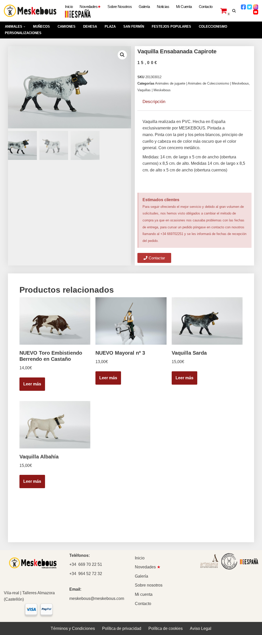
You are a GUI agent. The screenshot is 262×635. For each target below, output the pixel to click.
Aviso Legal (200, 628)
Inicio (69, 6)
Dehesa (90, 26)
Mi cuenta (184, 6)
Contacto (206, 6)
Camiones (66, 26)
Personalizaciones (23, 33)
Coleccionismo (213, 26)
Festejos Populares (171, 26)
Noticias (163, 6)
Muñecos (41, 26)
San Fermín (133, 26)
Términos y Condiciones (73, 628)
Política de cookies (165, 628)
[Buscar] (234, 11)
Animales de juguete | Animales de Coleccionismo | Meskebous (202, 83)
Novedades (90, 6)
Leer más (32, 384)
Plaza (110, 26)
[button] (24, 27)
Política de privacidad (121, 628)
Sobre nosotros (119, 6)
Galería (144, 6)
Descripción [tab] (154, 101)
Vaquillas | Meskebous (154, 90)
